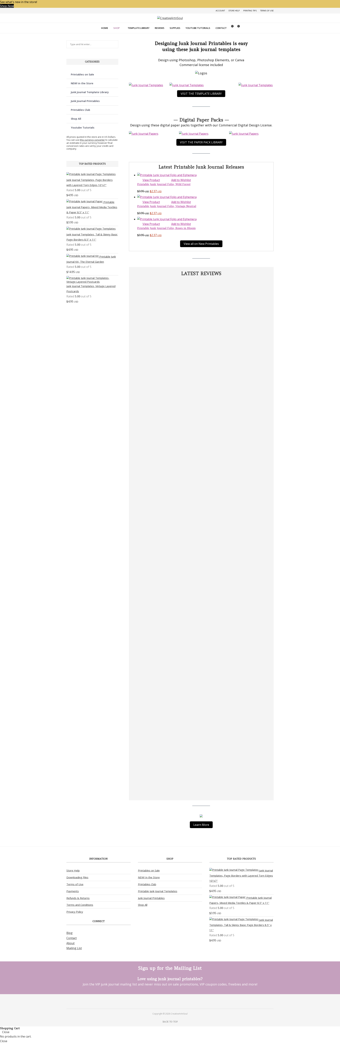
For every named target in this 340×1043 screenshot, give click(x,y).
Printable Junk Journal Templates (157, 891)
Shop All (76, 118)
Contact (221, 28)
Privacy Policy (74, 911)
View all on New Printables (201, 244)
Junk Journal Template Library (90, 92)
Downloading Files (77, 877)
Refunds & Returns (78, 898)
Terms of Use (267, 10)
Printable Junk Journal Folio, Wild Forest (164, 184)
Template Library (138, 28)
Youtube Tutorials (198, 28)
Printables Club (80, 110)
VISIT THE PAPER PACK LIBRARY (201, 142)
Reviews (159, 28)
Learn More (201, 825)
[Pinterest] (165, 1001)
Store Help (234, 10)
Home (104, 28)
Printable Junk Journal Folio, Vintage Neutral (166, 206)
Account (220, 10)
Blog (69, 933)
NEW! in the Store (82, 83)
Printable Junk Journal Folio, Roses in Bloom (166, 228)
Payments (72, 891)
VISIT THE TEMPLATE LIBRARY (201, 94)
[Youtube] (174, 1001)
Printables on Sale (82, 74)
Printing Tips (250, 10)
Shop (116, 28)
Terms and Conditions (79, 905)
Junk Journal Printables (85, 101)
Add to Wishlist (181, 180)
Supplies (175, 28)
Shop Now (7, 6)
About (70, 943)
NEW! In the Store (149, 877)
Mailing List (74, 948)
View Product (151, 180)
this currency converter (92, 139)
